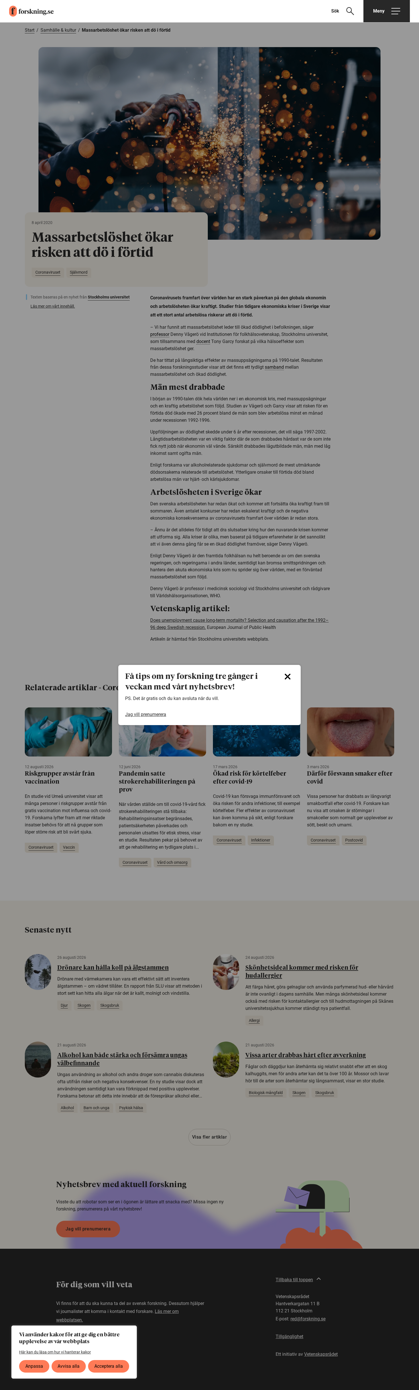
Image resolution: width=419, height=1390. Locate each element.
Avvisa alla (69, 1366)
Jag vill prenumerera (145, 714)
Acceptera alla (108, 1366)
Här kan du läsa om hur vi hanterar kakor (55, 1352)
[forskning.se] (27, 11)
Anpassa (34, 1366)
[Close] (287, 676)
